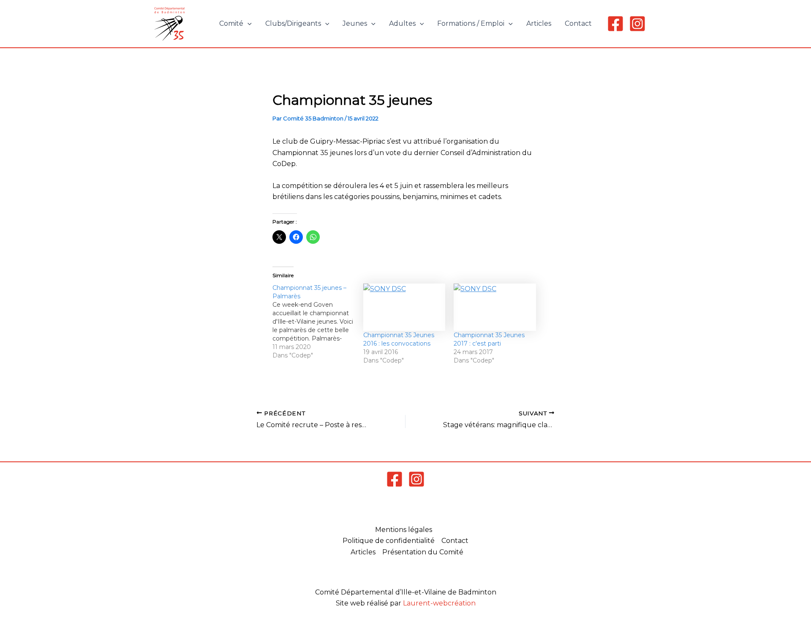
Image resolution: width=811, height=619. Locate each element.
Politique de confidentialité (389, 541)
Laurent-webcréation (439, 603)
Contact (578, 23)
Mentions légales (403, 530)
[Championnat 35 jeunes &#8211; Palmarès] (317, 322)
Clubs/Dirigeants (293, 23)
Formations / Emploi (470, 23)
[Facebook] (615, 23)
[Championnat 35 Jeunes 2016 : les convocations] (404, 307)
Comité (231, 23)
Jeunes (355, 23)
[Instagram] (637, 23)
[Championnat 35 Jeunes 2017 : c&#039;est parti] (495, 307)
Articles (538, 23)
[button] (247, 24)
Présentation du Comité (422, 552)
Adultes (402, 23)
